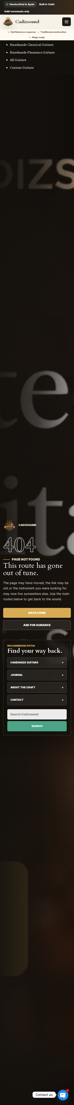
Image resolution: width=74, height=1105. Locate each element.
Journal (37, 674)
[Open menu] (66, 21)
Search (37, 726)
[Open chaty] (63, 1094)
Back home (37, 612)
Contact (37, 699)
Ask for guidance (37, 625)
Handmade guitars (37, 662)
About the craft (37, 687)
